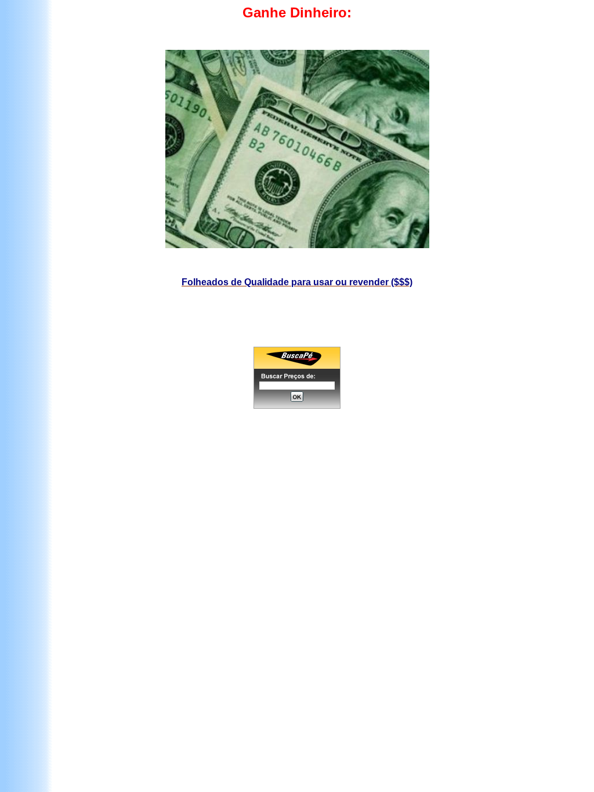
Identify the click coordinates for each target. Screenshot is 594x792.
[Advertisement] (299, 459)
